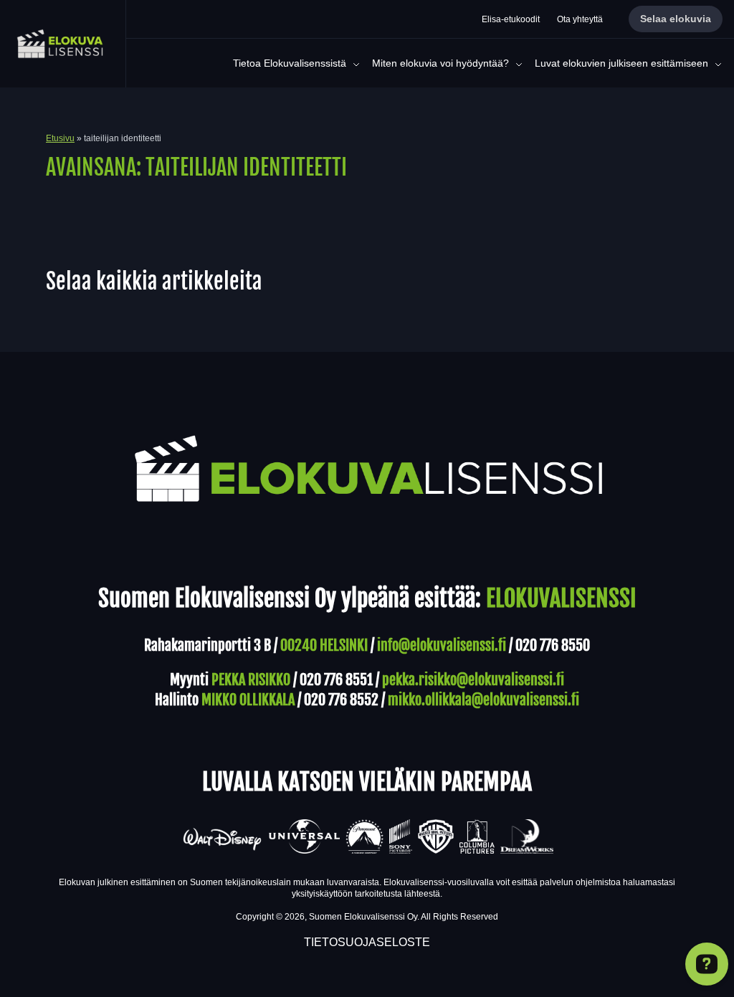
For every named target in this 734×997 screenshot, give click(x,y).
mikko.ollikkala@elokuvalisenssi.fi (483, 700)
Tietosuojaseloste (367, 942)
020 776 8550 (552, 645)
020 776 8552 (341, 700)
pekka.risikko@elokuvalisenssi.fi (473, 680)
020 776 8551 (336, 680)
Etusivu (60, 138)
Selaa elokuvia (675, 18)
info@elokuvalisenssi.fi (441, 645)
